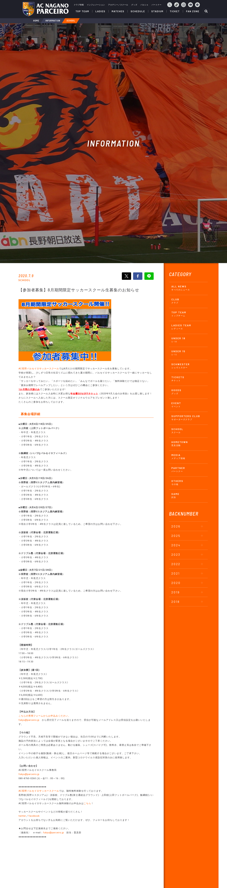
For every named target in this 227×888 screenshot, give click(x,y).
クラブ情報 (79, 5)
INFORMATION (52, 20)
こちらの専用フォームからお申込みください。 (44, 715)
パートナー (156, 5)
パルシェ (144, 5)
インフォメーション (96, 5)
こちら (87, 803)
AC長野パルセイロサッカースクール (39, 368)
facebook (34, 816)
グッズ (134, 5)
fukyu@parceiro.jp (29, 720)
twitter (22, 816)
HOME (36, 20)
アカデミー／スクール (118, 5)
